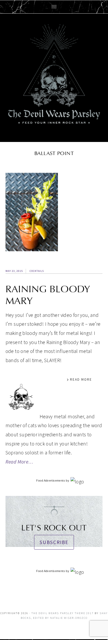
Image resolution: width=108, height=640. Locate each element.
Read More (81, 379)
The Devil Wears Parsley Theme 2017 (62, 613)
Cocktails (37, 271)
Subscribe (54, 542)
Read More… (19, 462)
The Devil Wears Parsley (54, 77)
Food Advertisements (50, 480)
